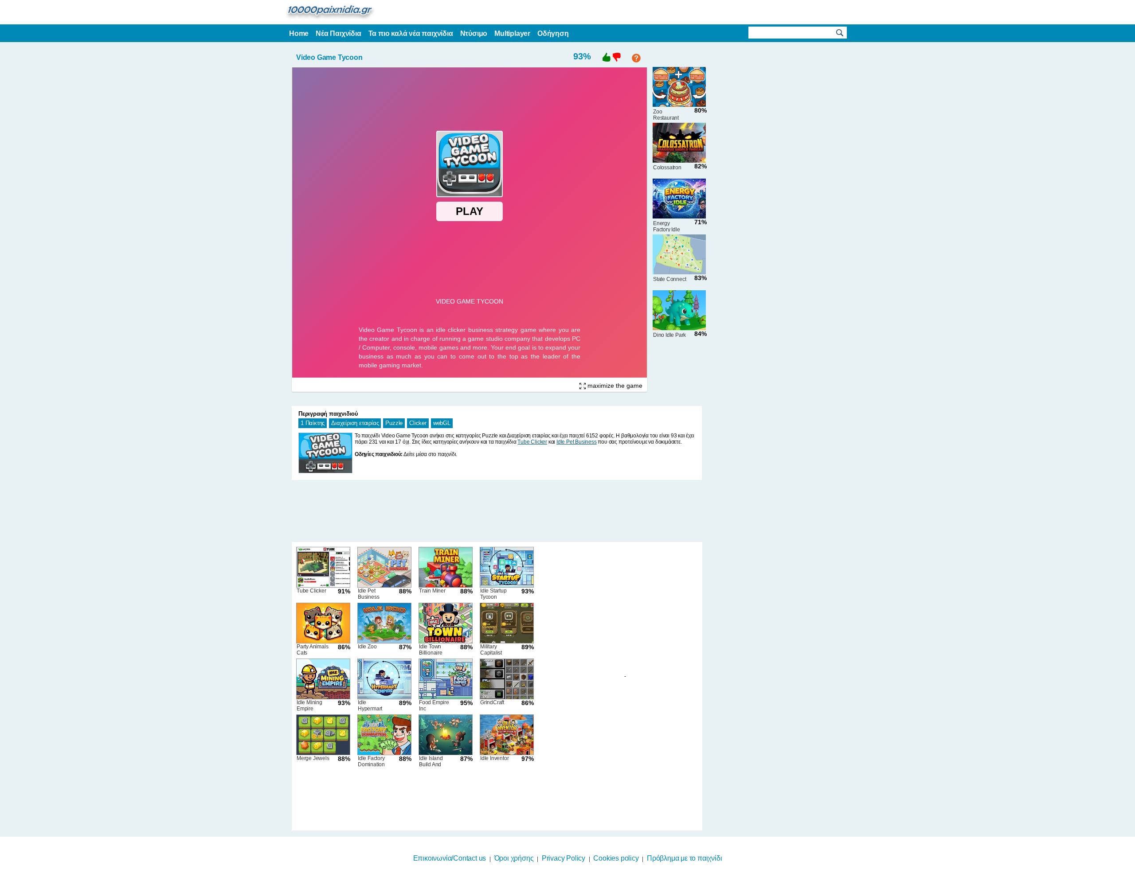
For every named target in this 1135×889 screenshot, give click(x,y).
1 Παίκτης (313, 423)
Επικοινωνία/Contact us (449, 858)
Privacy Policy (563, 858)
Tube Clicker (532, 442)
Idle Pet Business (576, 442)
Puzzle (394, 423)
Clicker (418, 423)
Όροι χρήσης (514, 858)
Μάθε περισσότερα (561, 883)
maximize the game (614, 385)
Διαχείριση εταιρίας (355, 423)
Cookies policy (615, 858)
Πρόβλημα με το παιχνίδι (684, 858)
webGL (441, 423)
